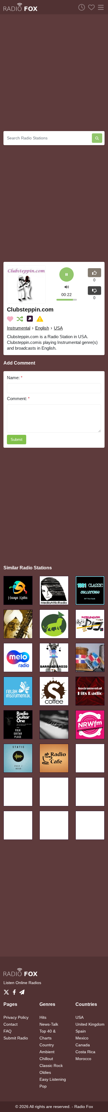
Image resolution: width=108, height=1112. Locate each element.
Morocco (83, 1058)
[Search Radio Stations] (97, 138)
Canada (82, 1045)
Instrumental (18, 328)
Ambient (46, 1051)
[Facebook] (15, 990)
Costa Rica (85, 1051)
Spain (80, 1031)
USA (58, 328)
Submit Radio (15, 1038)
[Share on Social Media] (30, 319)
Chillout (46, 1058)
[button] (67, 286)
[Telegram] (21, 990)
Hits (42, 1017)
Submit (16, 439)
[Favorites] (90, 7)
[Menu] (100, 7)
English (42, 328)
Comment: (18, 398)
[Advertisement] (54, 72)
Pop (43, 1086)
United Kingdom (90, 1024)
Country (46, 1045)
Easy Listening (52, 1079)
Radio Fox (83, 1106)
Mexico (81, 1038)
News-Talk (48, 1024)
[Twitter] (7, 990)
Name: (14, 377)
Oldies (45, 1072)
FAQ (7, 1031)
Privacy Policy (16, 1017)
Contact (10, 1024)
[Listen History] (80, 7)
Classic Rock (51, 1065)
